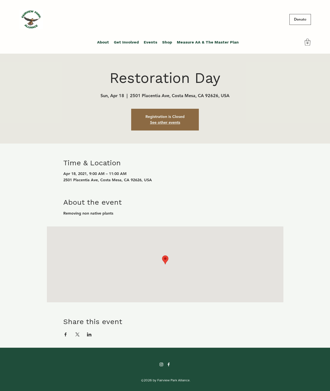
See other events (165, 122)
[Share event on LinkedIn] (89, 334)
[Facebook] (168, 364)
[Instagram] (161, 364)
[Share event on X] (77, 334)
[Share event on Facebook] (65, 334)
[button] (307, 42)
